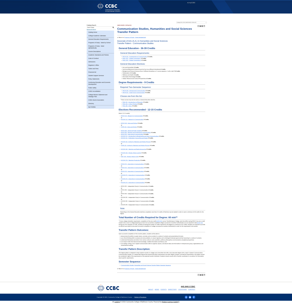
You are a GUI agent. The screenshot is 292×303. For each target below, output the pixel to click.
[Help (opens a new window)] (204, 26)
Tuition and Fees (93, 68)
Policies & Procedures (140, 297)
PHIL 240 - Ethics (127, 106)
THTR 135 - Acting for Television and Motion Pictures (135, 145)
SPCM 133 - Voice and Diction (129, 123)
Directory (91, 103)
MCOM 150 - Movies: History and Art (131, 153)
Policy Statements (93, 79)
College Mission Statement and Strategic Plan (97, 95)
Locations (182, 289)
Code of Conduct (93, 58)
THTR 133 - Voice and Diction (129, 127)
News (157, 289)
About (150, 289)
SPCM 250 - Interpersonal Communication (134, 90)
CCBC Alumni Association (96, 100)
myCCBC (192, 2)
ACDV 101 (159, 221)
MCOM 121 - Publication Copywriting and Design (134, 138)
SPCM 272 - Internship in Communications (132, 167)
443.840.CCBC (188, 287)
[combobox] (191, 22)
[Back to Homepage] (109, 7)
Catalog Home (92, 32)
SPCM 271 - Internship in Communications (132, 164)
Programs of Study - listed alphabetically (96, 47)
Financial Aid (92, 72)
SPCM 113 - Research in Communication (132, 116)
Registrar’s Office (93, 65)
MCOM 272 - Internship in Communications (133, 179)
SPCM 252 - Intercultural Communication (132, 134)
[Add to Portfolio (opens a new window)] (200, 26)
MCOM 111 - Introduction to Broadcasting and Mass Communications (140, 136)
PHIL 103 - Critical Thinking (130, 104)
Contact (191, 289)
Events (164, 289)
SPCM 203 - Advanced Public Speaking (131, 130)
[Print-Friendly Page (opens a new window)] (202, 26)
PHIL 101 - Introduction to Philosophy (133, 102)
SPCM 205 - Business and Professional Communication (135, 132)
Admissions (91, 62)
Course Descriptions (94, 51)
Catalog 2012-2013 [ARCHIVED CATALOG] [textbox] (186, 22)
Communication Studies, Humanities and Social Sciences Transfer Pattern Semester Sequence (146, 265)
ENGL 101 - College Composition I (132, 58)
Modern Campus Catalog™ (170, 302)
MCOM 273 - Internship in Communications (133, 182)
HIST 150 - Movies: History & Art (130, 156)
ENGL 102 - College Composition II (132, 60)
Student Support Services (96, 75)
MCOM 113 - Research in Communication (132, 119)
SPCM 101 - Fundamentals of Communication (135, 56)
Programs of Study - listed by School (99, 42)
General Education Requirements (98, 39)
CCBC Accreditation (94, 91)
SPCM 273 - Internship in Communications (132, 171)
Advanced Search (91, 29)
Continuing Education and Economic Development (99, 83)
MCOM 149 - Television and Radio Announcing (133, 149)
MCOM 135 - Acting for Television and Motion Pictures (136, 141)
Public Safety (92, 88)
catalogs (117, 302)
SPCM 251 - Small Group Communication (134, 92)
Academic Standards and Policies (98, 55)
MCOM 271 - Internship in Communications (133, 175)
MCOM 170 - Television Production (130, 160)
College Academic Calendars (97, 35)
